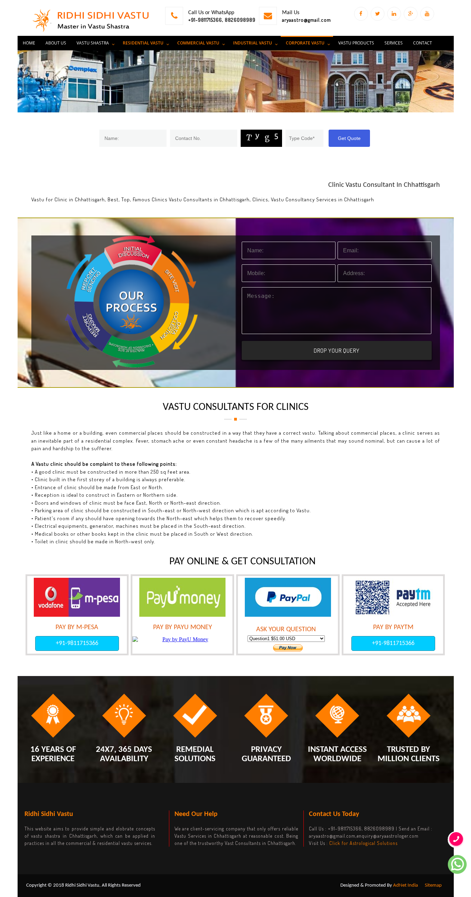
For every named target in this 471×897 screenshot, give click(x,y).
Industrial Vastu (252, 43)
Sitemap (433, 885)
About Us (56, 43)
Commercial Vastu (198, 43)
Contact (422, 43)
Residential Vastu (143, 43)
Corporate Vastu (305, 43)
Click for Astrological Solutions (363, 843)
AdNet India (405, 885)
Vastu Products (356, 43)
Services (393, 43)
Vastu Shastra (93, 43)
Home (29, 43)
